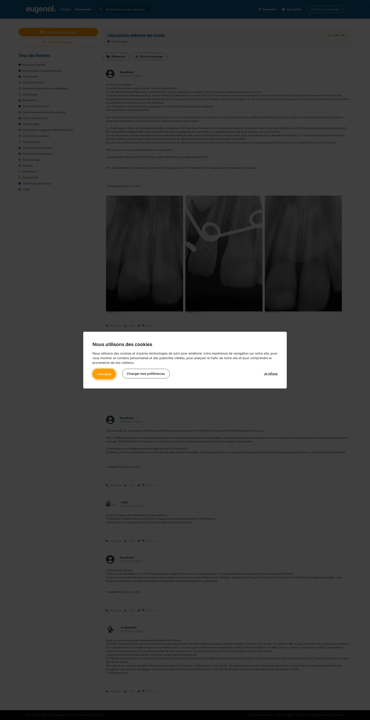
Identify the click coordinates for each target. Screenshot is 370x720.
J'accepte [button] (104, 374)
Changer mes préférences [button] (146, 374)
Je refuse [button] (271, 374)
